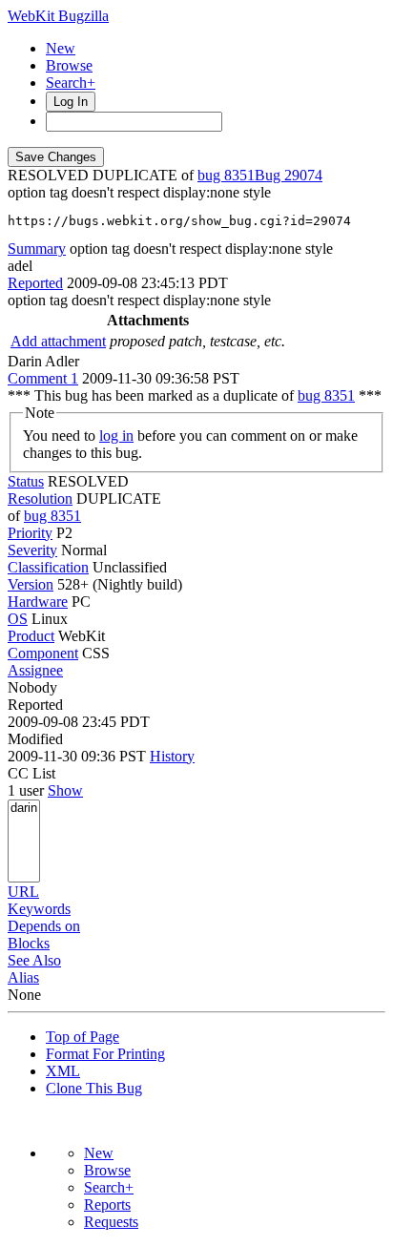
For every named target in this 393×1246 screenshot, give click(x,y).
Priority (30, 533)
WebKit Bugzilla (58, 16)
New (60, 48)
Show (65, 790)
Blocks (29, 943)
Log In (70, 101)
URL (23, 891)
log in (116, 435)
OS (18, 619)
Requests (111, 1222)
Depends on (44, 926)
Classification (48, 567)
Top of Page (82, 1036)
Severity (32, 550)
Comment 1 (43, 378)
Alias (23, 977)
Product (31, 636)
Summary (37, 248)
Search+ (70, 82)
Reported (35, 283)
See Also (34, 960)
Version (30, 584)
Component (43, 653)
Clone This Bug (94, 1088)
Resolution (40, 498)
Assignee (35, 670)
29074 (303, 175)
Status (26, 481)
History (172, 756)
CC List (31, 773)
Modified (35, 739)
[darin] (24, 808)
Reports (107, 1204)
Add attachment (58, 341)
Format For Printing (105, 1054)
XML (63, 1071)
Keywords (39, 909)
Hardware (38, 601)
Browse (69, 65)
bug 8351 (226, 175)
